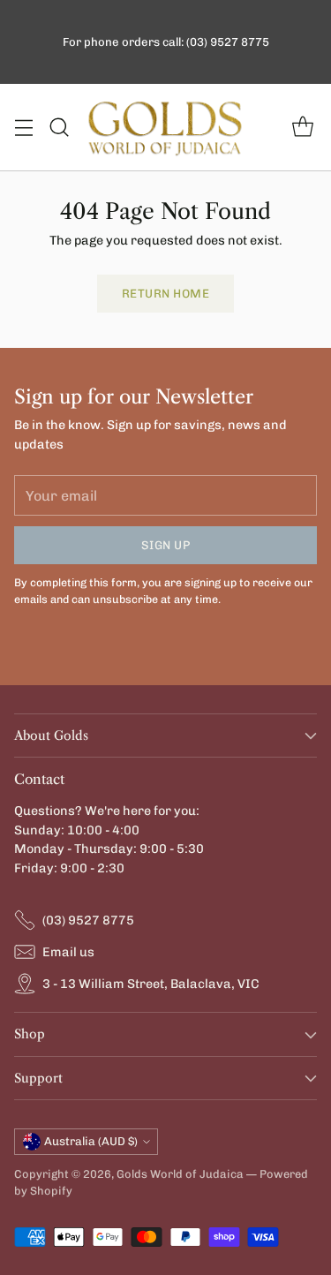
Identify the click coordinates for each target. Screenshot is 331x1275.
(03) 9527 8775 (88, 920)
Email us (68, 952)
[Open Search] (59, 127)
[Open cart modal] (302, 127)
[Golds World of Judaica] (166, 127)
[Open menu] (23, 127)
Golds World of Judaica (180, 1174)
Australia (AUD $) (91, 1141)
